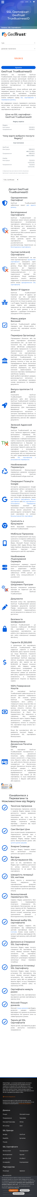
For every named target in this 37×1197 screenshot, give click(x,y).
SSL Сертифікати (10, 1147)
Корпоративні (24, 1162)
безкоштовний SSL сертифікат (22, 516)
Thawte (5, 1142)
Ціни (21, 1126)
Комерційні (6, 1162)
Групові (22, 1154)
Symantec (23, 1138)
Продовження (7, 1118)
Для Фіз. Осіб (7, 1158)
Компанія (7, 1176)
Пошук (5, 1114)
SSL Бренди (8, 1130)
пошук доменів (22, 1008)
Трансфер (23, 1118)
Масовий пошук (25, 1114)
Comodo (14, 932)
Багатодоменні (7, 1154)
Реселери (6, 1171)
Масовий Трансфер (9, 1122)
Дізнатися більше (13, 1187)
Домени (6, 1110)
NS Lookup (6, 1126)
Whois (21, 1122)
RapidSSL (5, 1138)
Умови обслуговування (25, 1103)
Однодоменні (24, 1151)
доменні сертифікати (22, 499)
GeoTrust (22, 1134)
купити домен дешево (19, 843)
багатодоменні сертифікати (21, 247)
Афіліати (22, 1171)
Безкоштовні (7, 1151)
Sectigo (5, 1134)
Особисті (22, 1158)
